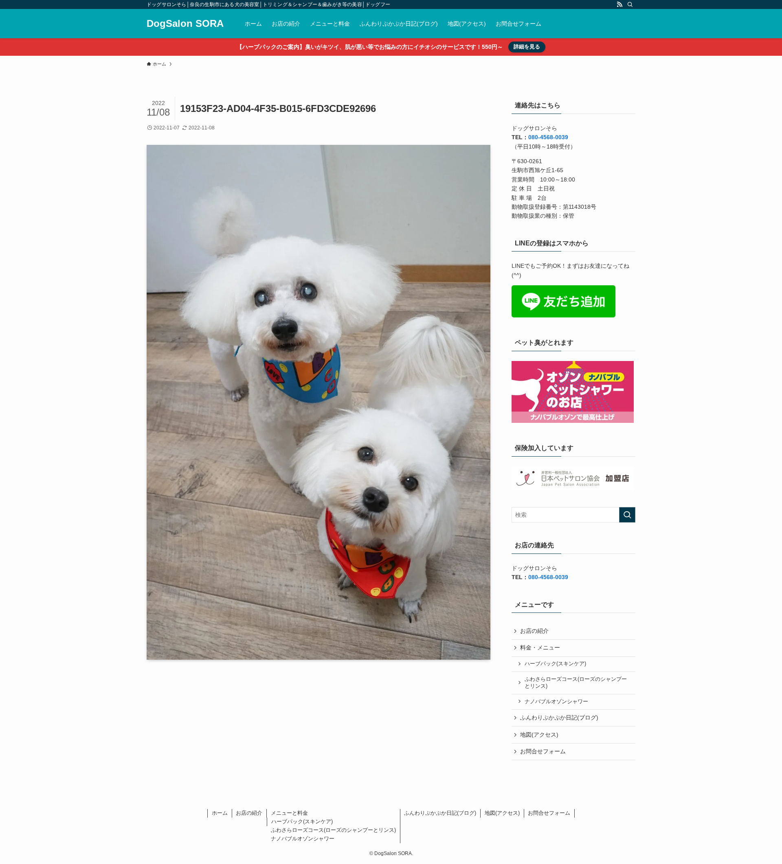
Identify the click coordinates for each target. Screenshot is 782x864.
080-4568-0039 (548, 137)
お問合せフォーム (543, 751)
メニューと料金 (289, 813)
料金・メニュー (540, 647)
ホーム (220, 813)
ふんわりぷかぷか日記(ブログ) (559, 717)
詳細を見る (527, 47)
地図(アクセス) (539, 734)
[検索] (630, 4)
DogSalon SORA (185, 23)
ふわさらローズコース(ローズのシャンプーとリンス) (576, 682)
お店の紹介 (534, 631)
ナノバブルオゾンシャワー (556, 701)
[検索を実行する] (627, 515)
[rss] (619, 4)
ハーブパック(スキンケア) (555, 664)
